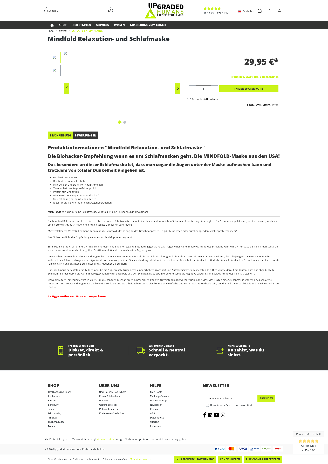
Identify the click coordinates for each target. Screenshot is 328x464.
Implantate (54, 396)
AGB (152, 413)
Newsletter (156, 404)
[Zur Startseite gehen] (164, 10)
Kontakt (154, 409)
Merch (51, 426)
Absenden (266, 398)
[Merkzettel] (269, 10)
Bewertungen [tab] (85, 135)
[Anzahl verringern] (192, 88)
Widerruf (154, 422)
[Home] (52, 25)
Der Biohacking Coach (59, 392)
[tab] (60, 135)
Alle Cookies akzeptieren (263, 459)
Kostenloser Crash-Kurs (111, 413)
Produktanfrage (158, 400)
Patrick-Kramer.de (108, 409)
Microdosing (54, 413)
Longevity (53, 404)
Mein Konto (156, 392)
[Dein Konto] (279, 10)
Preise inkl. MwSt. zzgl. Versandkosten (254, 76)
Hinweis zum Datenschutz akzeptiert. (231, 405)
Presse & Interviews (109, 396)
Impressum (156, 426)
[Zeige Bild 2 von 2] (124, 122)
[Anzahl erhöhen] (214, 88)
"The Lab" (53, 417)
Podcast (103, 400)
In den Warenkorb (248, 89)
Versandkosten (105, 439)
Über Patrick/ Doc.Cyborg (112, 392)
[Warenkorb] (260, 10)
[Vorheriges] (66, 88)
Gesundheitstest (108, 404)
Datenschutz (157, 417)
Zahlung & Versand (160, 396)
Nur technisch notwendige (195, 459)
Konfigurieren (230, 459)
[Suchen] (109, 10)
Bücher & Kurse (56, 422)
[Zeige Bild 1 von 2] (119, 122)
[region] (114, 88)
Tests (51, 409)
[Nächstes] (177, 88)
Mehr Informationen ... (140, 459)
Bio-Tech (52, 400)
